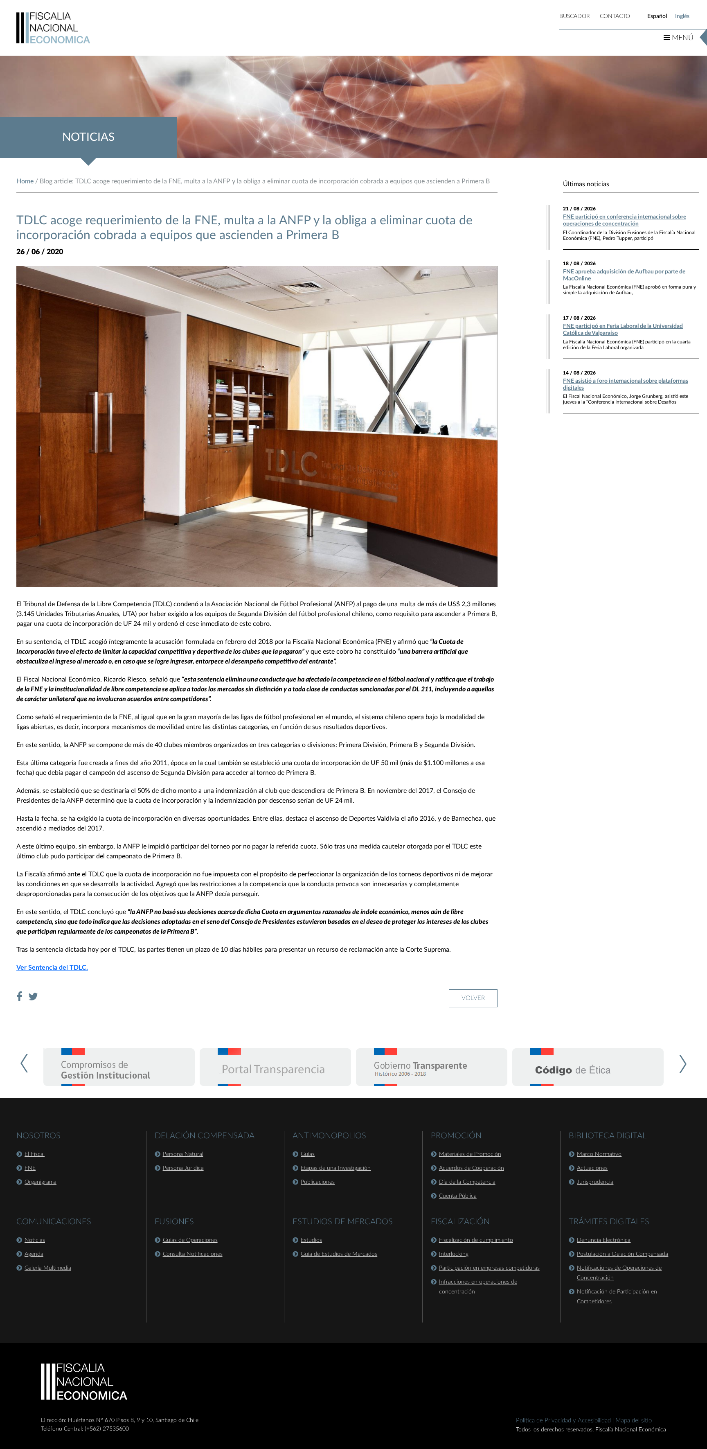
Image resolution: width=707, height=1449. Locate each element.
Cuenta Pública (458, 1196)
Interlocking (453, 1254)
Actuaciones (592, 1168)
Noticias (35, 1240)
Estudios (311, 1240)
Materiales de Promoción (470, 1154)
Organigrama (40, 1182)
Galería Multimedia (48, 1268)
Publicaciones (318, 1182)
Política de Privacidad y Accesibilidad (563, 1420)
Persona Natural (183, 1154)
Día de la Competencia (467, 1182)
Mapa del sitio (633, 1420)
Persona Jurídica (183, 1168)
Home (25, 181)
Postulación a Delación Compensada (622, 1254)
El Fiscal (35, 1154)
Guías (308, 1154)
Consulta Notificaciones (193, 1254)
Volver (473, 998)
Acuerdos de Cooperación (471, 1168)
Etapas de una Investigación (336, 1168)
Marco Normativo (599, 1154)
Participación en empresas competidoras (489, 1268)
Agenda (34, 1254)
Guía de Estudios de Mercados (339, 1254)
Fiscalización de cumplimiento (476, 1240)
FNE (30, 1168)
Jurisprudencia (595, 1182)
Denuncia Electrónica (603, 1240)
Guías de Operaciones (190, 1240)
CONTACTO (615, 16)
